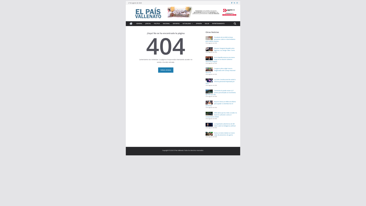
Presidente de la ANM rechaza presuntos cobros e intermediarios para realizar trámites (220, 39)
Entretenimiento (218, 23)
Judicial (148, 23)
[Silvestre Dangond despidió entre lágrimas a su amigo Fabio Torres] (209, 49)
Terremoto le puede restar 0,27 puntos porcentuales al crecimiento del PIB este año (221, 92)
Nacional (166, 23)
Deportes (176, 23)
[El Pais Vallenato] (130, 23)
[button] (192, 23)
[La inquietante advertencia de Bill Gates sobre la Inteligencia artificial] (209, 125)
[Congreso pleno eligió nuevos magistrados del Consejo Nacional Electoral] (209, 69)
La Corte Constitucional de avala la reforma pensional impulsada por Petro (221, 81)
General (139, 23)
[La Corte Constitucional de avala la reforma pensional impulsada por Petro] (209, 80)
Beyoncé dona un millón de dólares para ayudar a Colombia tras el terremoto (221, 104)
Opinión (199, 23)
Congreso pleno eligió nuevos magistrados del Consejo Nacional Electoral (220, 70)
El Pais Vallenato (178, 150)
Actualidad (187, 23)
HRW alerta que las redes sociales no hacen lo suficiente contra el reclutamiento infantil (221, 115)
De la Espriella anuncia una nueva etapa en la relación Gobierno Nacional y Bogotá (220, 59)
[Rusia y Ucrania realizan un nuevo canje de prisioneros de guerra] (209, 134)
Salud (207, 23)
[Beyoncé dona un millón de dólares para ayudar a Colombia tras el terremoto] (209, 102)
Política (157, 23)
